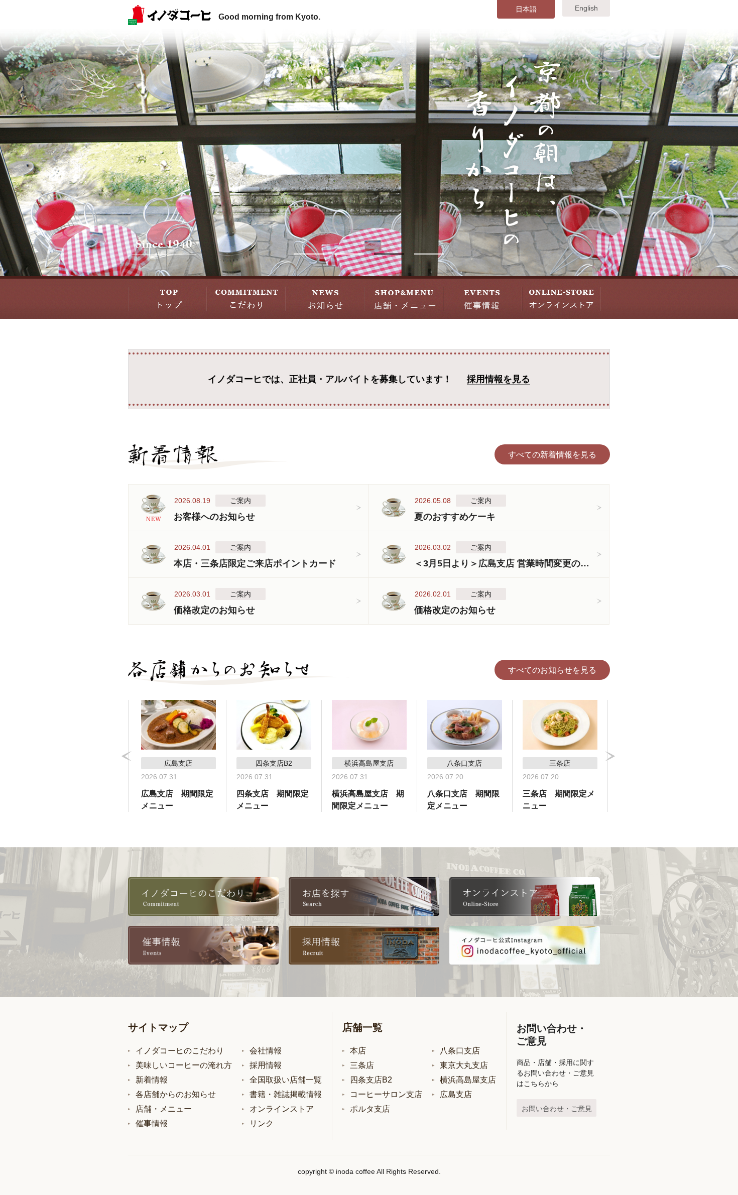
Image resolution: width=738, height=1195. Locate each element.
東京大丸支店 (464, 1065)
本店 (358, 1050)
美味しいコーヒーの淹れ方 (184, 1065)
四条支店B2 (371, 1080)
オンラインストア (282, 1109)
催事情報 (152, 1123)
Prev (126, 756)
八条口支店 (460, 1050)
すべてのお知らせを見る (552, 670)
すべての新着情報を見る (552, 454)
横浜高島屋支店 (468, 1080)
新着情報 (152, 1080)
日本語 (526, 9)
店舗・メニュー (164, 1109)
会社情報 (266, 1050)
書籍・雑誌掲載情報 (286, 1094)
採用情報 (266, 1065)
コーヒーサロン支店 (386, 1094)
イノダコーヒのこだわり (180, 1050)
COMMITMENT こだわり (246, 297)
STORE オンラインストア (561, 297)
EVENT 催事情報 (482, 297)
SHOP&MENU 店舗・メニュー (403, 297)
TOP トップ (167, 297)
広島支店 (456, 1094)
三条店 (362, 1065)
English (586, 8)
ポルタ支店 (370, 1109)
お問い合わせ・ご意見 (557, 1109)
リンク (262, 1123)
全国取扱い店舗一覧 (286, 1080)
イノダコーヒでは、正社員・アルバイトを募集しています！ (369, 379)
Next (610, 756)
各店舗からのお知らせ (176, 1094)
